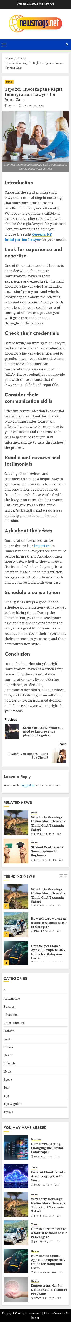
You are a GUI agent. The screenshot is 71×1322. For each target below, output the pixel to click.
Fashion (9, 1031)
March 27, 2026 (43, 1156)
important (42, 546)
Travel (8, 1112)
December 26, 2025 (45, 1272)
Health (8, 1055)
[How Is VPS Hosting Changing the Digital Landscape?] (16, 1147)
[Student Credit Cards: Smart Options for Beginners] (16, 851)
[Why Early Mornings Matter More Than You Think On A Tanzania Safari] (16, 822)
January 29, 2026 (44, 931)
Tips (6, 1096)
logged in (27, 785)
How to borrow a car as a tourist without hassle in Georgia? (49, 923)
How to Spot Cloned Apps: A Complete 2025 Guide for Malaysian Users (48, 952)
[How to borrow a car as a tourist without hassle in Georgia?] (16, 924)
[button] (4, 44)
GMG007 (12, 105)
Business (10, 1007)
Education (11, 1015)
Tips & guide (12, 1104)
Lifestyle (10, 1063)
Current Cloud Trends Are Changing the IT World (48, 1176)
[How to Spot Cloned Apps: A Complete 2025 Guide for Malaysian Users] (16, 953)
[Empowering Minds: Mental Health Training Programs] (16, 1289)
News (9, 81)
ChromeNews (52, 1313)
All (5, 990)
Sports (8, 1080)
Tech (7, 1088)
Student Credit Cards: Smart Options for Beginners (47, 851)
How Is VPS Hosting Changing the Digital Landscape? (47, 1148)
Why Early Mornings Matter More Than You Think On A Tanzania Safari (48, 823)
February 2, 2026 (44, 834)
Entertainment (14, 1023)
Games (8, 1047)
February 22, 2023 (32, 105)
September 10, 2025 (45, 860)
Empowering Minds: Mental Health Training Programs (49, 1289)
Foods (7, 1039)
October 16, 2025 (44, 1298)
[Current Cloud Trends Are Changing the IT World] (16, 1176)
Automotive (12, 999)
